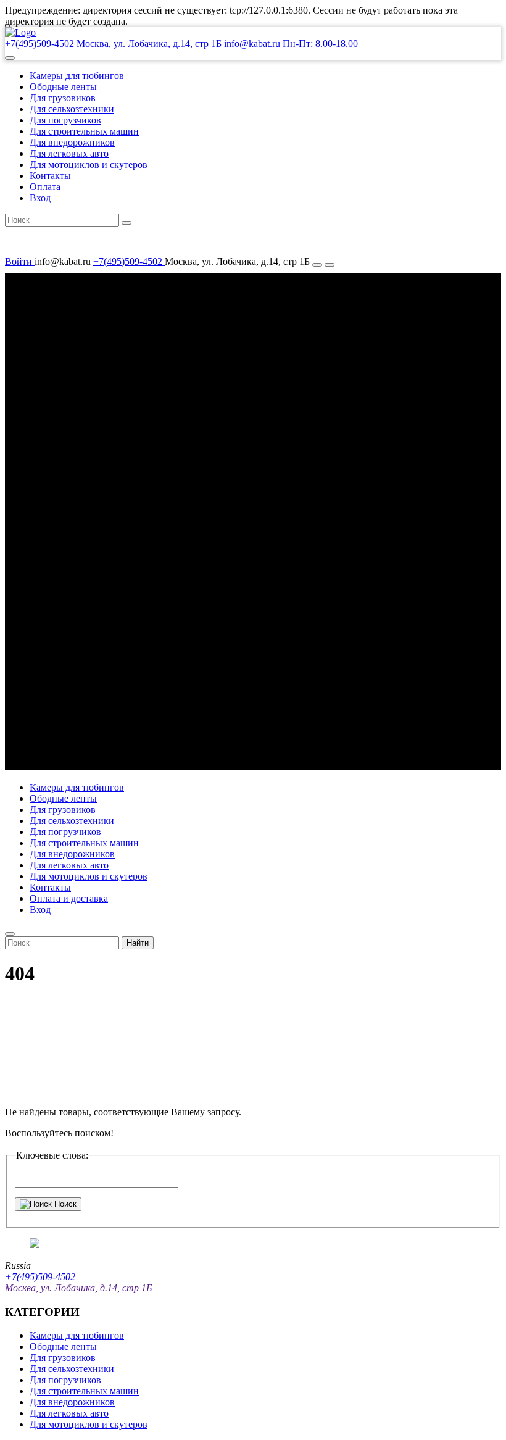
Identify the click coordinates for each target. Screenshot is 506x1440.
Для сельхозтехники (72, 109)
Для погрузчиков (65, 120)
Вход (40, 198)
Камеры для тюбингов (77, 75)
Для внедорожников (72, 142)
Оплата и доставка (69, 898)
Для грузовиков (63, 98)
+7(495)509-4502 (129, 261)
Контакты (50, 175)
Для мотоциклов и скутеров (88, 164)
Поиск (64, 1204)
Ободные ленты (63, 86)
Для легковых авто (69, 153)
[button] (10, 58)
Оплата (45, 186)
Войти (20, 261)
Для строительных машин (84, 131)
